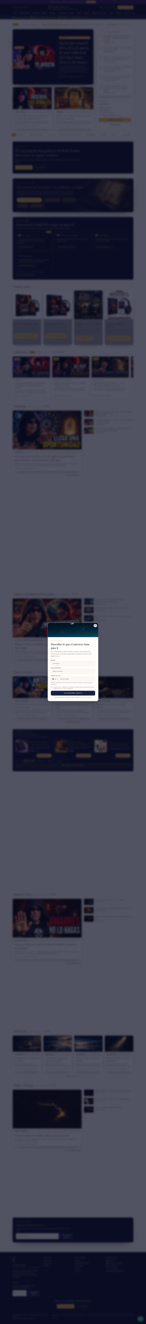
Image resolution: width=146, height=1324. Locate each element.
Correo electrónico (56, 668)
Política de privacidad (86, 697)
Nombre (53, 660)
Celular (56, 675)
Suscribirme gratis (73, 693)
